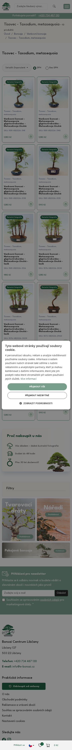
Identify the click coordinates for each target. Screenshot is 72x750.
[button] (36, 403)
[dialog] (36, 375)
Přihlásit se (19, 745)
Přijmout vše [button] (37, 386)
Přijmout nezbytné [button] (37, 395)
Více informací (29, 378)
